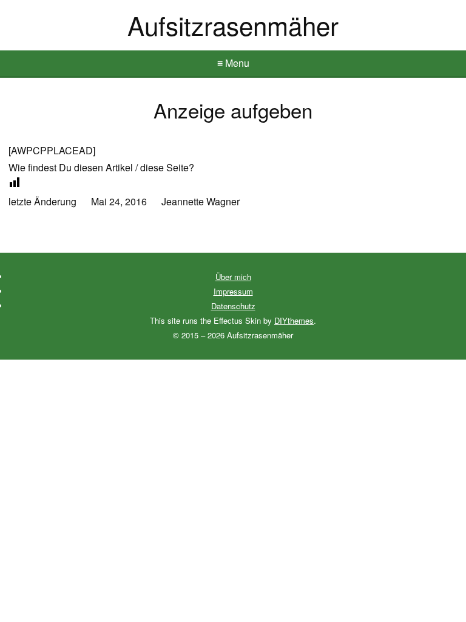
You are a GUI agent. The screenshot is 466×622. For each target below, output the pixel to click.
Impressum (233, 291)
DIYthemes (294, 320)
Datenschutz (233, 306)
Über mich (233, 276)
